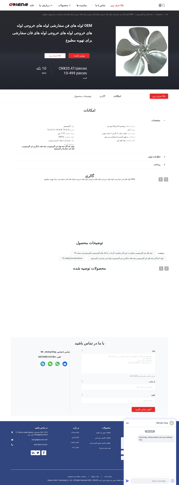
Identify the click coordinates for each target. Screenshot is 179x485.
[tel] (38, 364)
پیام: (153, 351)
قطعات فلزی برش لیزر (102, 438)
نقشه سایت (108, 476)
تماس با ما (75, 447)
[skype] (42, 364)
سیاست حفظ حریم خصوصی (76, 476)
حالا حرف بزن (55, 55)
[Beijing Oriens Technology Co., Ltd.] (19, 4)
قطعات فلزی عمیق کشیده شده (100, 443)
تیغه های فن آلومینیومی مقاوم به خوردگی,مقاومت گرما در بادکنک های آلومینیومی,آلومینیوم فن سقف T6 (113, 253)
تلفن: (153, 395)
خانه (166, 14)
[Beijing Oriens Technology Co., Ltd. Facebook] (44, 452)
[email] (65, 364)
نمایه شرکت (75, 432)
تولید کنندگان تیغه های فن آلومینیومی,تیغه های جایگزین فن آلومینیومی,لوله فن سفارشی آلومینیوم (127, 258)
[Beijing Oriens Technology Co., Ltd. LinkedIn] (33, 452)
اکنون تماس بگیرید (143, 409)
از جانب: (152, 382)
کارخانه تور (75, 437)
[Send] (127, 481)
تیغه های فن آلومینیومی (144, 14)
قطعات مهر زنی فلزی (103, 433)
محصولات (158, 14)
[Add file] (173, 481)
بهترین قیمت (79, 55)
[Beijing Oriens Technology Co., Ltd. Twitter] (38, 452)
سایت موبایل (95, 476)
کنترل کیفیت (74, 442)
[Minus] (127, 423)
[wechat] (50, 364)
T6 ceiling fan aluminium (72, 258)
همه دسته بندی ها (104, 448)
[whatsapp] (57, 364)
